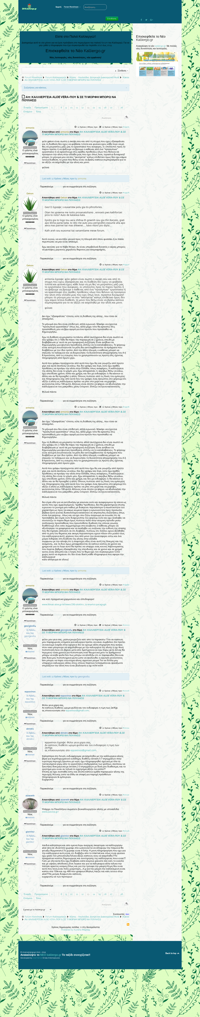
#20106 (126, 691)
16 (105, 107)
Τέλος (38, 111)
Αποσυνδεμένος (30, 147)
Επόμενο (28, 111)
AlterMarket (37, 958)
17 (111, 107)
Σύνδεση (58, 186)
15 (100, 107)
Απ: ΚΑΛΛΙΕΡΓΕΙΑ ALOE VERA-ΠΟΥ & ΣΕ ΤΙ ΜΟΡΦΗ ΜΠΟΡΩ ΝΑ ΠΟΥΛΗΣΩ (84, 133)
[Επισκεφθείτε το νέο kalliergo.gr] (157, 64)
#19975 (126, 127)
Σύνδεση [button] (111, 19)
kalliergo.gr (160, 46)
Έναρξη (27, 107)
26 (122, 107)
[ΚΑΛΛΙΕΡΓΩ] (35, 6)
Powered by (67, 929)
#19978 (126, 407)
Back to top (171, 953)
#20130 (126, 795)
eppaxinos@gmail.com (77, 710)
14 (94, 107)
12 (82, 107)
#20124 (126, 728)
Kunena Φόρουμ (82, 929)
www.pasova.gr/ (50, 811)
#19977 (126, 265)
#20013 (126, 625)
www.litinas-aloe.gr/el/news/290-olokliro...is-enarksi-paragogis (74, 604)
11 (77, 107)
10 (71, 107)
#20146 (126, 831)
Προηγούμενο (41, 107)
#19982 (126, 585)
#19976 (126, 193)
